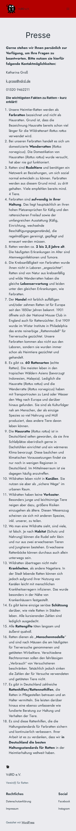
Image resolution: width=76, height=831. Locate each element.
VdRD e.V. (24, 9)
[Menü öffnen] (68, 9)
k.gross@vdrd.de (18, 81)
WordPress (28, 822)
